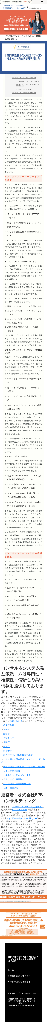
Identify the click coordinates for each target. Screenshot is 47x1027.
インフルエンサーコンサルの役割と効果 (24, 93)
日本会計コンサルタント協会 (17, 775)
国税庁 (6, 746)
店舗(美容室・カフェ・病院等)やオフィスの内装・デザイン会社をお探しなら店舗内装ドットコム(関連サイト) (22, 1002)
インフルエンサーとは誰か (24, 89)
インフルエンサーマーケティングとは (27, 81)
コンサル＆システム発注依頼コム (27, 806)
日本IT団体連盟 (10, 788)
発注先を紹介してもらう (19, 976)
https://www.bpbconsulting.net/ (22, 818)
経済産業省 (8, 725)
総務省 (6, 733)
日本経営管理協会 (11, 770)
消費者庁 (7, 750)
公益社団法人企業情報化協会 (17, 783)
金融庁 (6, 742)
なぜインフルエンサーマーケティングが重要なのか (27, 85)
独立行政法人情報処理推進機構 (18, 755)
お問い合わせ (16, 721)
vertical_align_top (42, 1023)
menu (42, 2)
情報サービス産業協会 (13, 779)
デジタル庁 (8, 738)
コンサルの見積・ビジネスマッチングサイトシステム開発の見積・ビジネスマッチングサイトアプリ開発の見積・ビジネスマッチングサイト (14, 7)
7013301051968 (19, 809)
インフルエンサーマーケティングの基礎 (24, 78)
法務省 (6, 729)
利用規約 (11, 993)
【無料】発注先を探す (16, 29)
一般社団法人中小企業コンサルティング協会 (24, 766)
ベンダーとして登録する (19, 981)
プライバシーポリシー (27, 993)
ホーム (11, 970)
